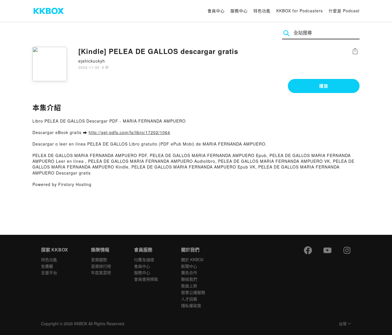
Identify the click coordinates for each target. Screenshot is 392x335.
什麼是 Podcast (344, 10)
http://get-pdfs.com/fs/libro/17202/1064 (129, 132)
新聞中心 (189, 266)
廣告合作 (189, 272)
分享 (355, 51)
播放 (323, 86)
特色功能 (262, 10)
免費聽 (47, 266)
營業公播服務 (193, 292)
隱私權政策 (191, 305)
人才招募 (189, 299)
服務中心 (239, 10)
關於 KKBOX (192, 259)
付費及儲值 (144, 259)
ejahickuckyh (91, 61)
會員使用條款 (146, 279)
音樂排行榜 (101, 266)
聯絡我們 (189, 279)
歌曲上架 (189, 285)
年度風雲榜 (101, 272)
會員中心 (216, 10)
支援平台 (49, 272)
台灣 (342, 324)
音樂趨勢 (99, 259)
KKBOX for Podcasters (299, 10)
